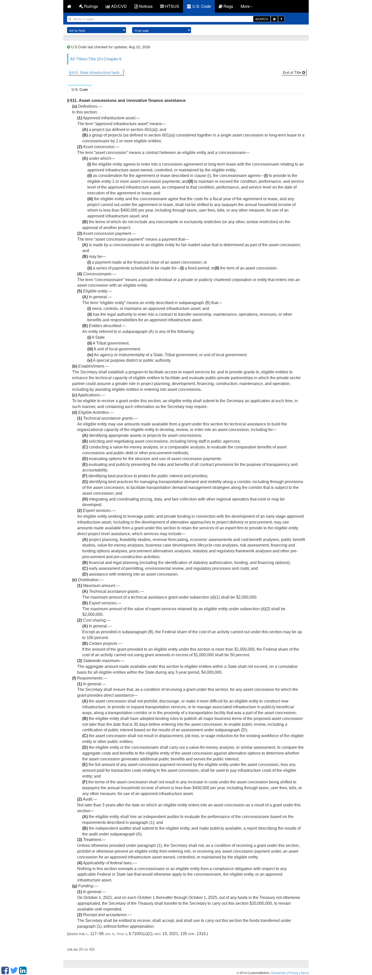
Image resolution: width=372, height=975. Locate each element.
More (245, 6)
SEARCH (261, 19)
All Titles (78, 59)
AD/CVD (118, 6)
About (305, 972)
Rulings (90, 6)
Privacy (293, 972)
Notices (145, 6)
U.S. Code (201, 6)
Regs (227, 6)
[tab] (80, 89)
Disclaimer (278, 972)
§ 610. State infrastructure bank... (95, 72)
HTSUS (171, 6)
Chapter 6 (112, 59)
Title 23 (94, 59)
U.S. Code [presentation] (80, 89)
